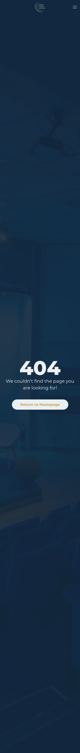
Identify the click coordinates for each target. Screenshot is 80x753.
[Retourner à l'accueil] (40, 7)
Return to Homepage (40, 405)
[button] (75, 7)
